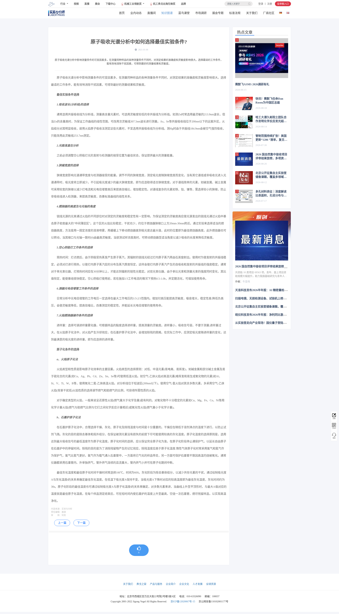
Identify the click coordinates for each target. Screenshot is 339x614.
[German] (280, 12)
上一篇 (62, 522)
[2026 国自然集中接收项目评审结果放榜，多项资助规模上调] (244, 159)
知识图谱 (167, 13)
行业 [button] (63, 3)
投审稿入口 (283, 3)
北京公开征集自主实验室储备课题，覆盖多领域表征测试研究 (271, 175)
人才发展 (198, 584)
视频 (76, 3)
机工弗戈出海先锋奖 (163, 3)
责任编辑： (56, 512)
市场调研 (201, 13)
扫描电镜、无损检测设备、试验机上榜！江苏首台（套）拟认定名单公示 (280, 298)
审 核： (56, 515)
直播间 (151, 13)
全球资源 (211, 584)
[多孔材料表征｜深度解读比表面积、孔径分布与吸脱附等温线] (244, 196)
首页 (122, 13)
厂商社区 (268, 13)
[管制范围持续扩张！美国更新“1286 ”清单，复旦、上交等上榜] (244, 140)
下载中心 (110, 3)
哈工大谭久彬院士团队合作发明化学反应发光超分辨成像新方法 (271, 119)
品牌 (183, 3)
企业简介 (171, 584)
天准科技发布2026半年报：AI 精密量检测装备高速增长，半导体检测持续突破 (283, 290)
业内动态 (136, 13)
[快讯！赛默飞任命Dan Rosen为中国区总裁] (244, 103)
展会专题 (218, 13)
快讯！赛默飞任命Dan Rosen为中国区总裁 (269, 100)
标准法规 (234, 13)
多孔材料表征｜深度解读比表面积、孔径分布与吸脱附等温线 (271, 193)
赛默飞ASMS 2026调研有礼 (252, 84)
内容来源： (56, 509)
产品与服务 (156, 584)
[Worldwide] (287, 12)
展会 (97, 3)
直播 (86, 3)
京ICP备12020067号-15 (183, 601)
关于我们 (251, 13)
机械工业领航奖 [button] (133, 3)
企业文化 (184, 584)
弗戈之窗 (141, 584)
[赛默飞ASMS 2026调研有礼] (261, 58)
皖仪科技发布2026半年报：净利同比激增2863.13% (266, 314)
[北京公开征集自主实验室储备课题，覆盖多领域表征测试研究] (244, 177)
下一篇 (81, 522)
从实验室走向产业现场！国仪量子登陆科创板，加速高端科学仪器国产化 (280, 322)
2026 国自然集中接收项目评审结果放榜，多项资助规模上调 (271, 156)
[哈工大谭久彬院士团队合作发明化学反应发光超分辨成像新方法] (244, 122)
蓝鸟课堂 (184, 13)
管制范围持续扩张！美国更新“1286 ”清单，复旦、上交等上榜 (271, 138)
